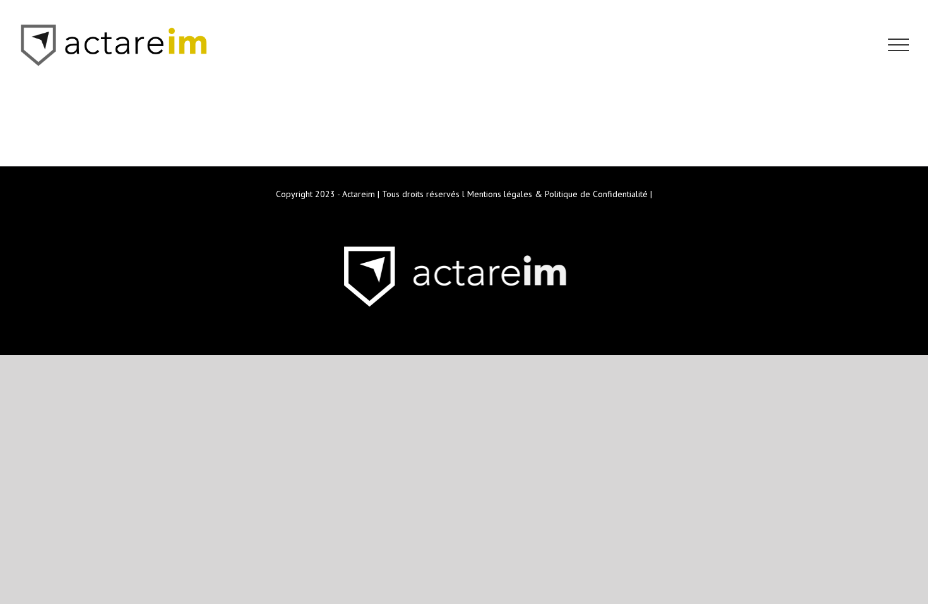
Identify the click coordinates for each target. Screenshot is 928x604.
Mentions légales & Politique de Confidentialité (557, 194)
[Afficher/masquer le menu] (899, 45)
